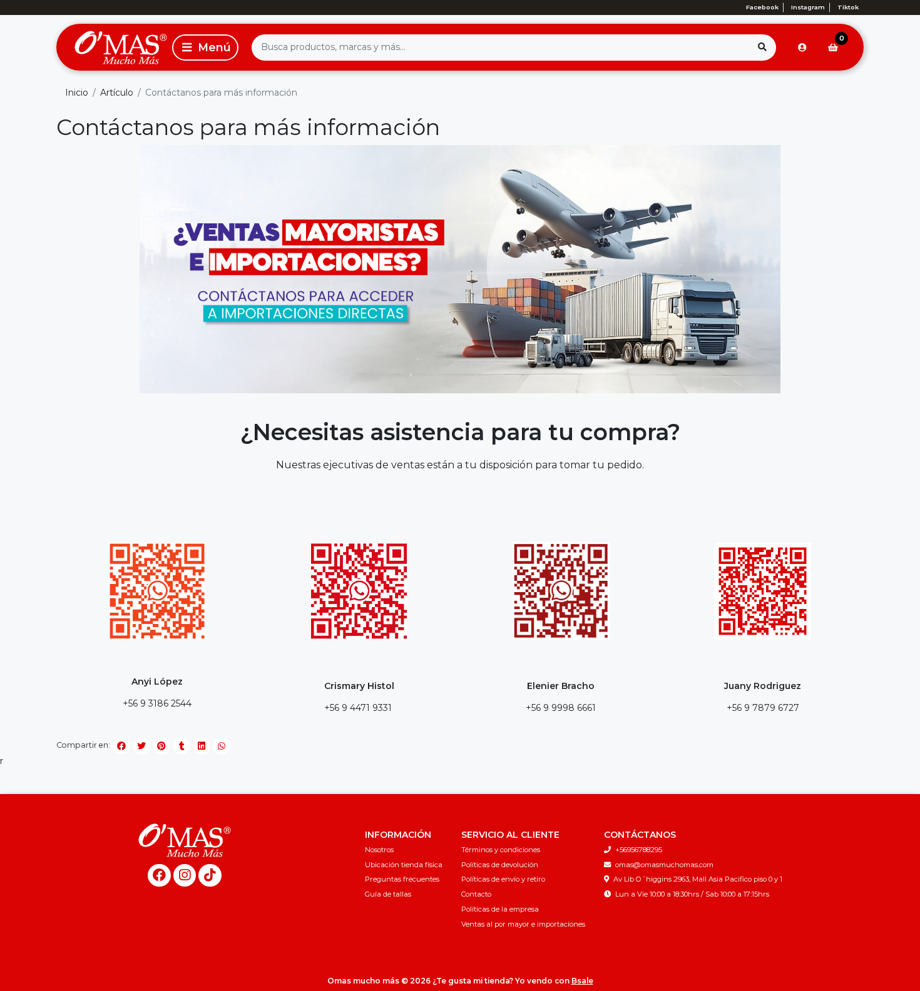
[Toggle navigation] (205, 47)
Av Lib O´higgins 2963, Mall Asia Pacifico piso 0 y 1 (697, 879)
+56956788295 (638, 849)
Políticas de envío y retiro (503, 879)
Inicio (76, 92)
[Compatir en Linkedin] (201, 746)
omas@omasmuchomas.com (664, 864)
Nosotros (379, 849)
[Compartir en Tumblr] (181, 746)
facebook (762, 7)
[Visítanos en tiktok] (210, 875)
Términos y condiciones (500, 849)
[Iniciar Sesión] (802, 47)
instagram (808, 7)
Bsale (582, 980)
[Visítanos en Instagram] (185, 875)
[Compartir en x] (141, 746)
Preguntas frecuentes (402, 879)
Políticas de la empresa (500, 909)
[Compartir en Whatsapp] (221, 746)
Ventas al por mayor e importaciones (523, 924)
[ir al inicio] (185, 840)
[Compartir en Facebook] (121, 746)
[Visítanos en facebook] (159, 875)
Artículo (116, 92)
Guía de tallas (388, 894)
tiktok (848, 7)
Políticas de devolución (499, 864)
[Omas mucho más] (112, 47)
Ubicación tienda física (403, 864)
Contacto (476, 894)
